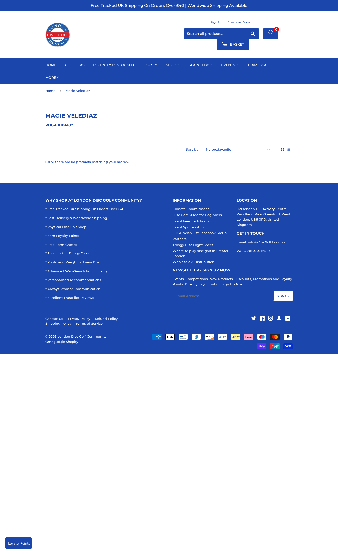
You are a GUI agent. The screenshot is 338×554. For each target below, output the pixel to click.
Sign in (216, 22)
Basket (236, 44)
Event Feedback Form (191, 221)
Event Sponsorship (188, 227)
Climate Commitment (191, 209)
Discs (148, 65)
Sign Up (283, 296)
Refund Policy (106, 319)
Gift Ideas (75, 65)
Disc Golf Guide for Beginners (197, 215)
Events (228, 65)
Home (50, 65)
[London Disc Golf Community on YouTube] (287, 319)
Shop (171, 65)
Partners (180, 239)
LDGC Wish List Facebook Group (200, 233)
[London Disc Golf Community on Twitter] (253, 319)
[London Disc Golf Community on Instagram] (270, 319)
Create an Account (241, 22)
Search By (199, 65)
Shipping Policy (58, 323)
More (50, 77)
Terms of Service (89, 323)
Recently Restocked (113, 65)
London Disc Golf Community (81, 336)
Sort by (192, 149)
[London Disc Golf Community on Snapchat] (279, 319)
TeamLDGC (257, 65)
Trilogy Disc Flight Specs (193, 245)
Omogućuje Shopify (61, 342)
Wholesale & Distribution (193, 262)
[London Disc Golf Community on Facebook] (262, 319)
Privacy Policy (79, 319)
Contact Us (54, 319)
